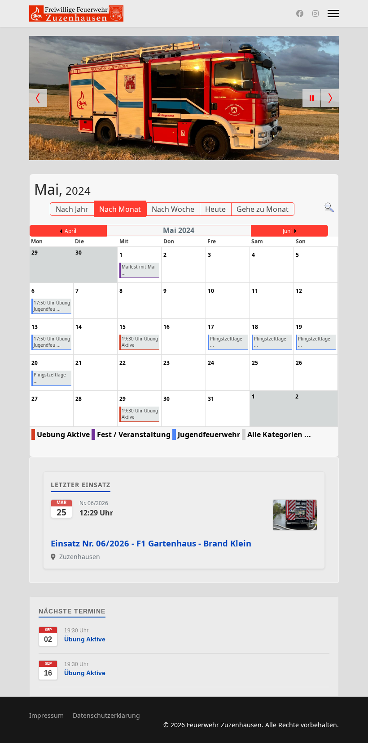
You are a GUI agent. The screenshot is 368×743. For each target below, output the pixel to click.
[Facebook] (299, 13)
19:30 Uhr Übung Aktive (140, 342)
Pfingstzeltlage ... (226, 342)
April (70, 231)
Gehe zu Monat (263, 209)
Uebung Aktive (63, 434)
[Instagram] (315, 13)
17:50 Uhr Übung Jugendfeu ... (52, 306)
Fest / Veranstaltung (134, 434)
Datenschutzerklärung (106, 715)
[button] (311, 98)
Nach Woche (173, 209)
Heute (215, 209)
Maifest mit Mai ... (139, 270)
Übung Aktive (84, 639)
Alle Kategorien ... (279, 434)
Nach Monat (120, 209)
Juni (287, 231)
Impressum (46, 715)
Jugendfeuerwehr (209, 434)
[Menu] (333, 13)
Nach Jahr (72, 209)
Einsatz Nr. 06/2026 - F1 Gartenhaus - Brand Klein (151, 543)
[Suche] (329, 207)
